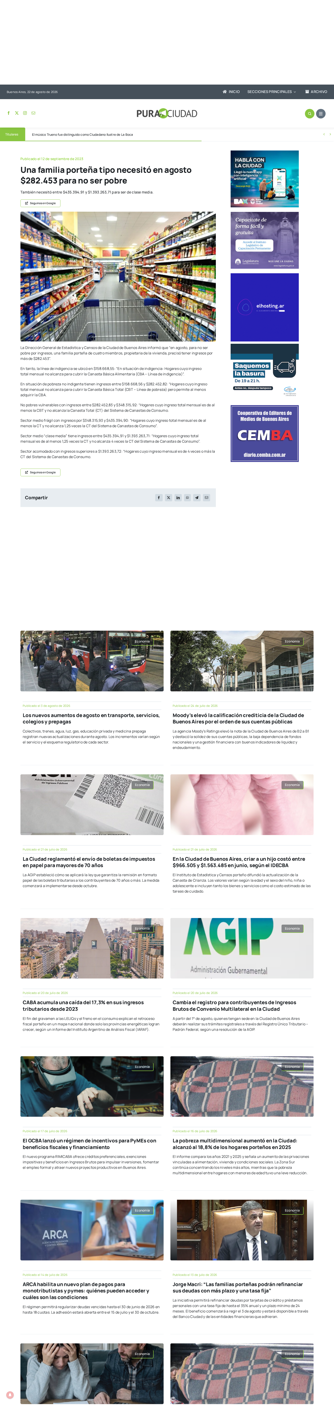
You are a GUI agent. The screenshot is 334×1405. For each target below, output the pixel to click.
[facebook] (8, 113)
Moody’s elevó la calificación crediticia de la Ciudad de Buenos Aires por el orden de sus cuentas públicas (238, 718)
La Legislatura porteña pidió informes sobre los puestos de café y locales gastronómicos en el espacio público (113, 134)
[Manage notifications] (10, 1395)
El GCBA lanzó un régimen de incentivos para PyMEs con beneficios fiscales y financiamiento (89, 1144)
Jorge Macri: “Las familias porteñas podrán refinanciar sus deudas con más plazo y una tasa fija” (238, 1287)
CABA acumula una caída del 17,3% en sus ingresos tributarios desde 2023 (83, 1005)
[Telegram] (197, 497)
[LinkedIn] (178, 497)
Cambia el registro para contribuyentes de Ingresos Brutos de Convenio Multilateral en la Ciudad (234, 1005)
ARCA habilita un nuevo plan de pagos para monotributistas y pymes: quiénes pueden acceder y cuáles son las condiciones (86, 1291)
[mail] (33, 113)
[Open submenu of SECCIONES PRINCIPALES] (294, 92)
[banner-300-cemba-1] (265, 406)
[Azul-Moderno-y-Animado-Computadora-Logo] (265, 275)
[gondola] (118, 213)
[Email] (206, 497)
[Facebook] (159, 497)
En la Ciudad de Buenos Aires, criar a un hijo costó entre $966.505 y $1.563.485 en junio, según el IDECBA (239, 862)
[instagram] (25, 113)
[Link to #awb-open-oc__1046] (309, 113)
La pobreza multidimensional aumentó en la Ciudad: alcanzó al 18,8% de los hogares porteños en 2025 (235, 1144)
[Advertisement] (162, 43)
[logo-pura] (167, 110)
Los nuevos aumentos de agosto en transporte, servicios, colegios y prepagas (91, 718)
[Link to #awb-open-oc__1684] (321, 113)
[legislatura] (265, 213)
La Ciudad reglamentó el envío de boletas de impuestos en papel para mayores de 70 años (89, 862)
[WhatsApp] (187, 497)
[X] (168, 497)
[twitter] (17, 113)
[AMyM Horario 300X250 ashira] (265, 345)
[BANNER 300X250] (265, 152)
